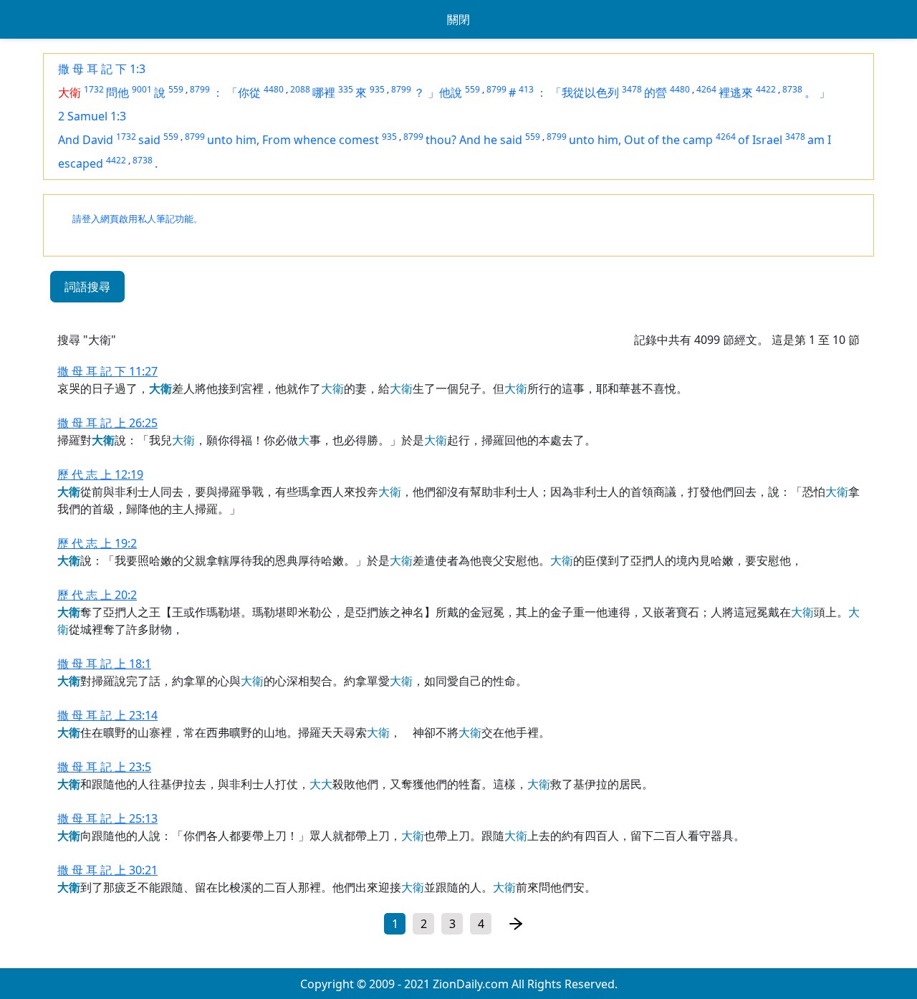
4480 (274, 89)
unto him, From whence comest (293, 140)
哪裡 (323, 92)
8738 (792, 89)
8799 (200, 89)
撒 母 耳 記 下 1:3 (101, 69)
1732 (94, 89)
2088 (300, 89)
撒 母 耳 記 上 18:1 (104, 663)
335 (345, 89)
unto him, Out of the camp (641, 140)
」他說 (445, 92)
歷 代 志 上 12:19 (100, 474)
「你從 (243, 92)
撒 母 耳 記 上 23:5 (104, 767)
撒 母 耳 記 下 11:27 (107, 371)
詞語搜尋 (87, 287)
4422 (766, 89)
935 (377, 89)
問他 (117, 92)
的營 (655, 92)
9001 (142, 89)
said (149, 140)
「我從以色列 (584, 92)
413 (526, 89)
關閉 (458, 19)
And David (85, 140)
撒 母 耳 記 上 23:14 (107, 715)
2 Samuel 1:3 (92, 116)
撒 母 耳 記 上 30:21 (107, 870)
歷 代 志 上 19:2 (97, 543)
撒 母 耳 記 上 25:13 (107, 818)
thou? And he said (474, 140)
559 (175, 89)
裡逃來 (736, 92)
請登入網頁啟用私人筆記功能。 (137, 219)
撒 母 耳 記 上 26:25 (107, 423)
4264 (706, 89)
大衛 (69, 92)
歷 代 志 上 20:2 (97, 595)
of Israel (760, 140)
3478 (632, 89)
